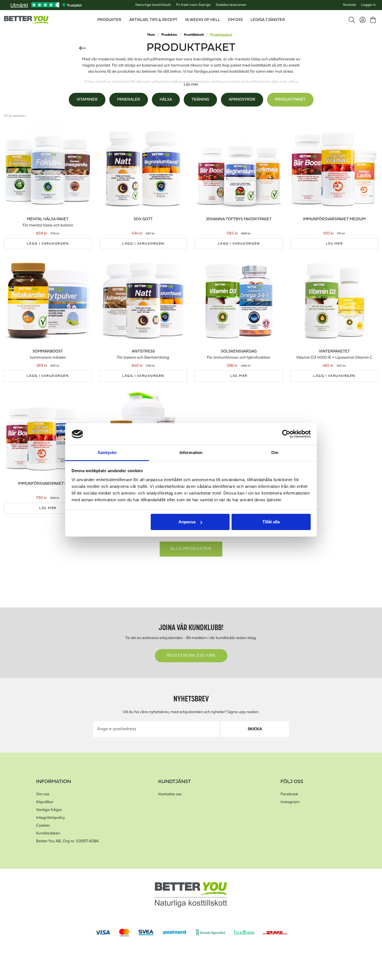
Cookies (43, 826)
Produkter (169, 35)
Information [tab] (191, 452)
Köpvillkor (44, 802)
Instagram (290, 802)
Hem (151, 35)
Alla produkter (191, 549)
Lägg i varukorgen (48, 243)
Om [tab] (274, 452)
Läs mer (191, 84)
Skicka (255, 729)
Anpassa (186, 521)
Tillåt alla (271, 521)
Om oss (42, 794)
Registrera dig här (191, 656)
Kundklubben (48, 833)
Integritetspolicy (50, 818)
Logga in (368, 5)
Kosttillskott (194, 35)
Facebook (289, 794)
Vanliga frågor (49, 810)
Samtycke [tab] (107, 452)
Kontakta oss (169, 794)
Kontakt (349, 5)
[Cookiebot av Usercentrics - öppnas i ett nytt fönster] (286, 434)
